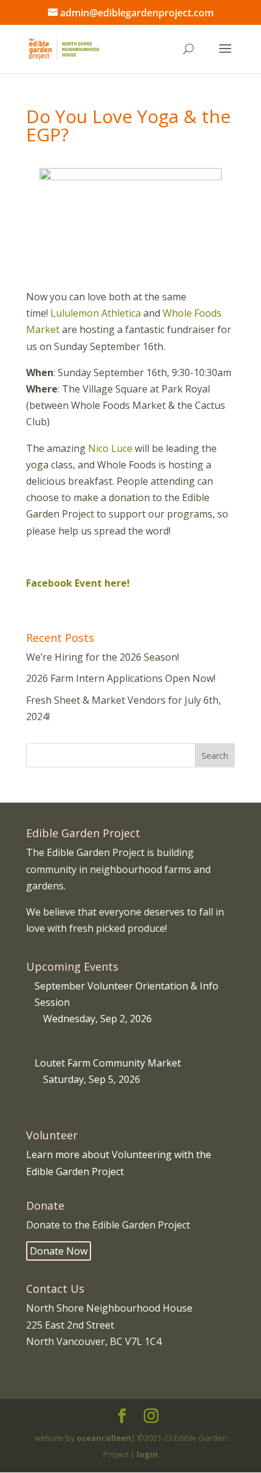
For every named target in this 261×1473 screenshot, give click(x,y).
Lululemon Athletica (95, 313)
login (147, 1454)
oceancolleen (103, 1437)
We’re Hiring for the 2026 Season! (102, 657)
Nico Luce (110, 448)
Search (215, 755)
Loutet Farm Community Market (108, 1063)
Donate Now (58, 1251)
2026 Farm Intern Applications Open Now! (120, 678)
